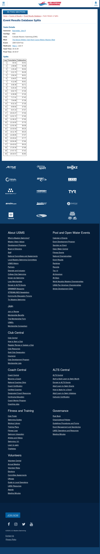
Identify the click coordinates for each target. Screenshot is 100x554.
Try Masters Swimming (16, 299)
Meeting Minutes (59, 434)
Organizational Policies (61, 419)
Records (56, 267)
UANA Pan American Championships (67, 285)
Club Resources (14, 348)
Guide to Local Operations (18, 482)
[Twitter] (23, 524)
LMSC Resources (14, 486)
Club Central (12, 338)
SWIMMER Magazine (16, 288)
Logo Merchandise (15, 281)
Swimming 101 (13, 441)
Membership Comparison (17, 326)
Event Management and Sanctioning (67, 427)
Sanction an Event (60, 245)
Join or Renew (13, 311)
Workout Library (14, 423)
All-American (57, 274)
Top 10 (55, 270)
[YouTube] (31, 524)
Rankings (56, 263)
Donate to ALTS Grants (17, 285)
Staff (9, 252)
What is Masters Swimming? (19, 238)
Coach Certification (15, 386)
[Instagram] (15, 524)
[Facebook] (9, 524)
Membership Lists (14, 363)
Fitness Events (58, 252)
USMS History (13, 263)
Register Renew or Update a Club (21, 345)
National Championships (62, 256)
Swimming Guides (15, 419)
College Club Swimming (17, 274)
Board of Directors (15, 249)
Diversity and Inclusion (16, 270)
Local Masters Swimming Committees (22, 259)
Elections (11, 471)
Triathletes (12, 448)
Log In (95, 5)
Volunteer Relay (14, 468)
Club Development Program (18, 359)
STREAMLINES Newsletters (18, 292)
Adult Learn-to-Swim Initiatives (64, 393)
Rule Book (57, 416)
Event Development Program (64, 241)
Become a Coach (14, 379)
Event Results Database (32, 16)
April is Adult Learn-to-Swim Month (66, 379)
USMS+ (11, 322)
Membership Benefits (16, 315)
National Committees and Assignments (23, 256)
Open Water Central (60, 249)
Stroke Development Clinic (63, 288)
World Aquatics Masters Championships (68, 281)
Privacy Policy (11, 539)
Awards (11, 489)
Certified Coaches (15, 389)
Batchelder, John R (19, 31)
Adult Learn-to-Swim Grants (63, 386)
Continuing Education (16, 397)
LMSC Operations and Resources (66, 430)
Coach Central (13, 375)
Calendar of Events (60, 238)
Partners (11, 267)
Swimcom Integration (16, 434)
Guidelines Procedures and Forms (66, 423)
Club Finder (12, 416)
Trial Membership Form (17, 319)
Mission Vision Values (16, 241)
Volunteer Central (14, 460)
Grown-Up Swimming (16, 278)
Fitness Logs (13, 430)
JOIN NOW (12, 515)
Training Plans (13, 427)
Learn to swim (13, 445)
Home (5, 16)
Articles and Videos (15, 438)
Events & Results (15, 16)
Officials (11, 478)
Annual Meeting (14, 464)
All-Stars (56, 278)
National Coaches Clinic (17, 382)
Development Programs (17, 245)
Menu (3, 5)
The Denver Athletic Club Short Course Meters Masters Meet (33, 40)
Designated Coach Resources (19, 393)
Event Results (58, 259)
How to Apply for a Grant (62, 389)
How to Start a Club (15, 341)
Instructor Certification (61, 397)
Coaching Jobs (13, 404)
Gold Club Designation (16, 352)
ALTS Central (58, 375)
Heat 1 (14, 46)
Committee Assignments (17, 475)
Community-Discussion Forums (20, 296)
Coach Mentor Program (17, 400)
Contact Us (9, 536)
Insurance (12, 356)
